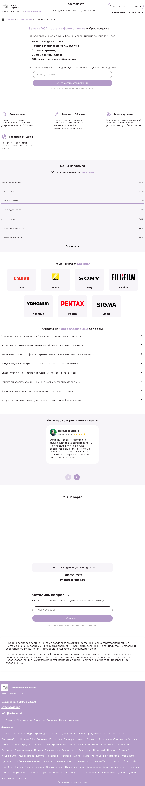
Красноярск (59, 744)
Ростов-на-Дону (59, 733)
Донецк (132, 772)
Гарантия (39, 720)
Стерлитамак (110, 767)
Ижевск (80, 739)
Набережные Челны (27, 761)
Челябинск (119, 733)
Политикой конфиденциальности (84, 88)
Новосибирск (102, 733)
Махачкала (128, 755)
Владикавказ (69, 750)
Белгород (7, 750)
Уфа (32, 739)
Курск (86, 755)
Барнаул (69, 739)
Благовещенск (23, 750)
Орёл (133, 761)
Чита (67, 772)
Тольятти (92, 739)
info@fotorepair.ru (72, 579)
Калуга (40, 755)
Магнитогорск (111, 755)
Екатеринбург (10, 739)
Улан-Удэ (26, 772)
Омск (46, 744)
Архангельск (108, 744)
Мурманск (7, 761)
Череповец (55, 772)
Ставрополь (93, 767)
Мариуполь (8, 778)
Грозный (124, 750)
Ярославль (105, 739)
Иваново (103, 772)
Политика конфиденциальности (72, 782)
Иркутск (26, 744)
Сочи (82, 767)
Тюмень (15, 744)
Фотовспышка (24, 19)
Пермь (72, 744)
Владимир (85, 750)
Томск (4, 744)
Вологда (112, 750)
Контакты (92, 10)
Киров (95, 744)
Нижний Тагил (100, 761)
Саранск (39, 767)
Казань (24, 739)
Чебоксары (40, 772)
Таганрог (134, 767)
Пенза (19, 767)
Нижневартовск (63, 761)
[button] (77, 477)
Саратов (118, 739)
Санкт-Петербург (22, 733)
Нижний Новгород (81, 733)
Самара (37, 744)
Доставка (51, 720)
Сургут (124, 767)
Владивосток (52, 750)
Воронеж (42, 739)
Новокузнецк (118, 772)
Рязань (28, 767)
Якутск (75, 772)
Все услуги (72, 246)
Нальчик (47, 761)
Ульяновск (83, 744)
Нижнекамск (82, 761)
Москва (5, 733)
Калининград (26, 755)
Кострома (65, 755)
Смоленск (71, 767)
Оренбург (7, 767)
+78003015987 (75, 4)
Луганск (21, 778)
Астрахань (124, 744)
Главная (10, 19)
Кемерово (52, 755)
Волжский (99, 750)
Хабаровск (131, 739)
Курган (77, 755)
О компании (69, 10)
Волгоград (55, 739)
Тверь (15, 772)
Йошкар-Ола (9, 755)
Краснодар (41, 733)
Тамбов (5, 772)
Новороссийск (119, 761)
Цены (83, 10)
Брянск (38, 750)
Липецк (96, 755)
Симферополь (54, 767)
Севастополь (88, 772)
